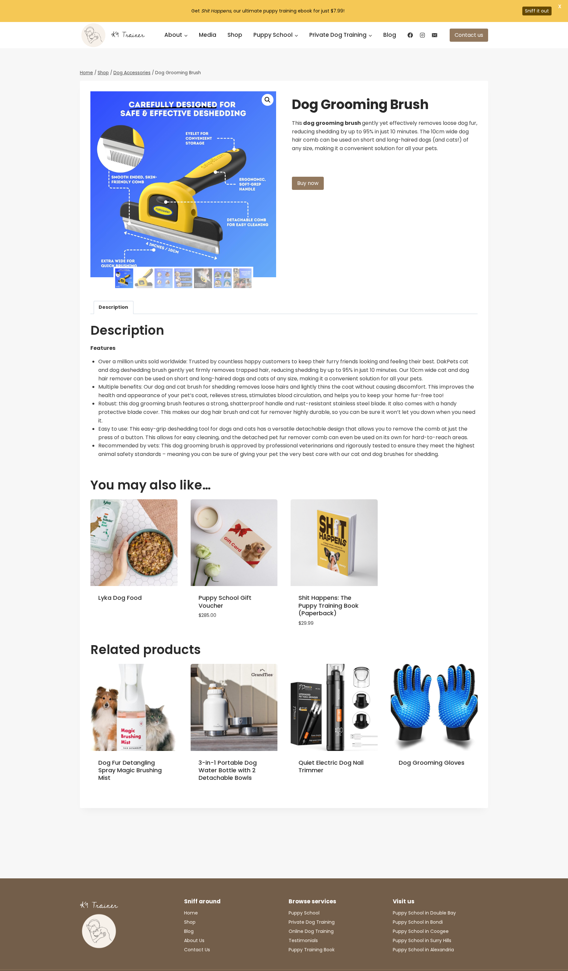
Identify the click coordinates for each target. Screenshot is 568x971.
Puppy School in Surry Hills (422, 940)
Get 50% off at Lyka (124, 618)
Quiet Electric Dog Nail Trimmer (331, 766)
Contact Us (197, 949)
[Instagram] (422, 35)
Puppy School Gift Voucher (225, 601)
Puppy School (304, 913)
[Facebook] (410, 35)
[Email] (434, 35)
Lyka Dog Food (120, 598)
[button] (267, 100)
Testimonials (303, 940)
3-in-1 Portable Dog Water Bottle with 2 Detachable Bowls (228, 770)
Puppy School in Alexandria (423, 949)
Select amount (218, 635)
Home (191, 913)
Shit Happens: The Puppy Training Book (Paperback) (328, 605)
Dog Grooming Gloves (431, 762)
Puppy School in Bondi (418, 922)
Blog (389, 35)
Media (207, 35)
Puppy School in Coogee (421, 931)
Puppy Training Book (312, 949)
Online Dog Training (311, 931)
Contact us (469, 35)
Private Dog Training (312, 922)
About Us (194, 940)
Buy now (308, 183)
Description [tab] (113, 307)
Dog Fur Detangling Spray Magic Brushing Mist (130, 770)
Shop (234, 35)
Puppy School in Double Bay (424, 913)
